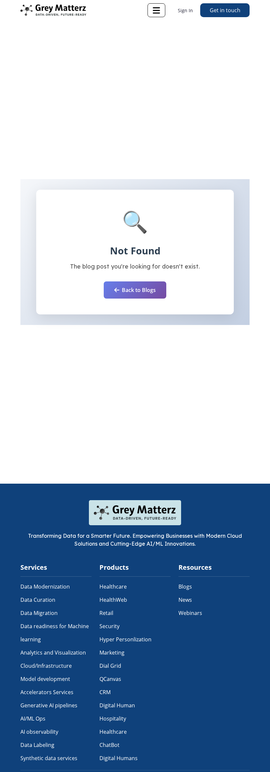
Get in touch (225, 10)
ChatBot (109, 745)
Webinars (190, 613)
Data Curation (37, 599)
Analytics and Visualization (53, 652)
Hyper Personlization (125, 639)
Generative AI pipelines (48, 705)
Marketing (111, 652)
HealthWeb (113, 599)
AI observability (39, 731)
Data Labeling (37, 745)
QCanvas (110, 679)
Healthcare (113, 586)
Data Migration (39, 613)
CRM (105, 692)
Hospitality (112, 718)
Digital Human (117, 705)
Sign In (185, 10)
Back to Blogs (139, 290)
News (185, 599)
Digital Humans (118, 758)
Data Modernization (45, 586)
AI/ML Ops (32, 718)
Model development (45, 679)
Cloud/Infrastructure (46, 665)
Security (109, 626)
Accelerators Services (46, 692)
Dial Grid (110, 665)
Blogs (185, 586)
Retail (106, 613)
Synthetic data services (48, 758)
